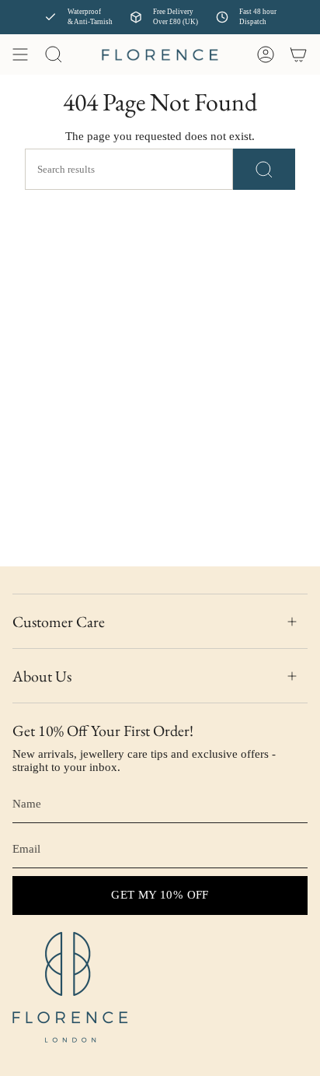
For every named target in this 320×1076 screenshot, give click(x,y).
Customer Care (58, 622)
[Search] (264, 169)
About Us (41, 676)
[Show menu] (20, 54)
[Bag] (298, 54)
